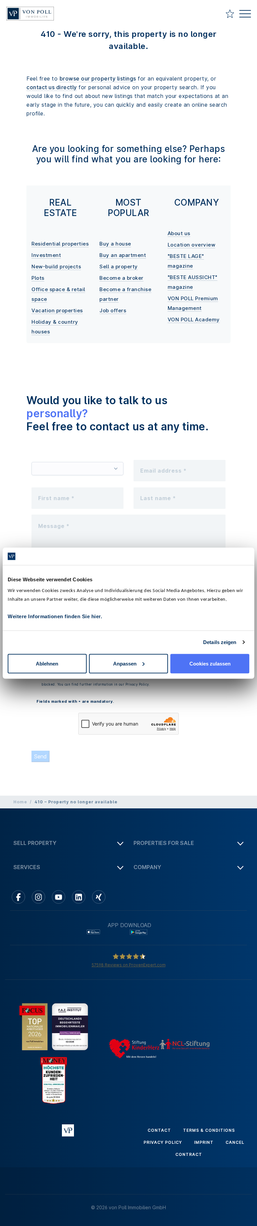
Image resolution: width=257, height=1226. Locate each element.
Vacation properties (57, 310)
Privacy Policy (163, 1142)
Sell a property (118, 266)
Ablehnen (47, 663)
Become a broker (121, 278)
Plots (38, 278)
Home (20, 801)
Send (40, 756)
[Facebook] (18, 897)
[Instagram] (38, 897)
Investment (46, 255)
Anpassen (125, 663)
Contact (159, 1130)
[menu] (245, 14)
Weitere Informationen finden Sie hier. (55, 616)
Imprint (203, 1142)
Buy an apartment (122, 255)
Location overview (192, 245)
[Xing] (98, 897)
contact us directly (51, 87)
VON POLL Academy (194, 319)
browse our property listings (98, 78)
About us (179, 233)
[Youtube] (58, 897)
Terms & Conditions (209, 1130)
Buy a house (115, 244)
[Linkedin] (78, 897)
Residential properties (60, 244)
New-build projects (56, 266)
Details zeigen (219, 642)
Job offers (112, 310)
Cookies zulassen (210, 663)
